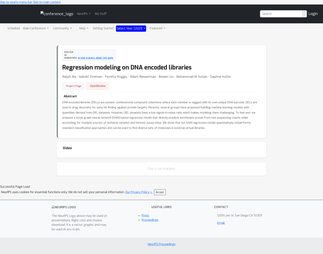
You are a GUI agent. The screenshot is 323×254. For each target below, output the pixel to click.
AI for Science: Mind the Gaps (95, 58)
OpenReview (98, 86)
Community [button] (61, 28)
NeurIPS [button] (82, 14)
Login (313, 13)
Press (145, 215)
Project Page (73, 86)
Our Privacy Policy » (139, 192)
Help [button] (82, 28)
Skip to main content (47, 2)
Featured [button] (156, 28)
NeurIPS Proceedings (162, 244)
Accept (160, 192)
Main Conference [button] (34, 28)
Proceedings (150, 220)
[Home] (57, 13)
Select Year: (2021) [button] (130, 28)
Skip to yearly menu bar (16, 2)
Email (221, 223)
